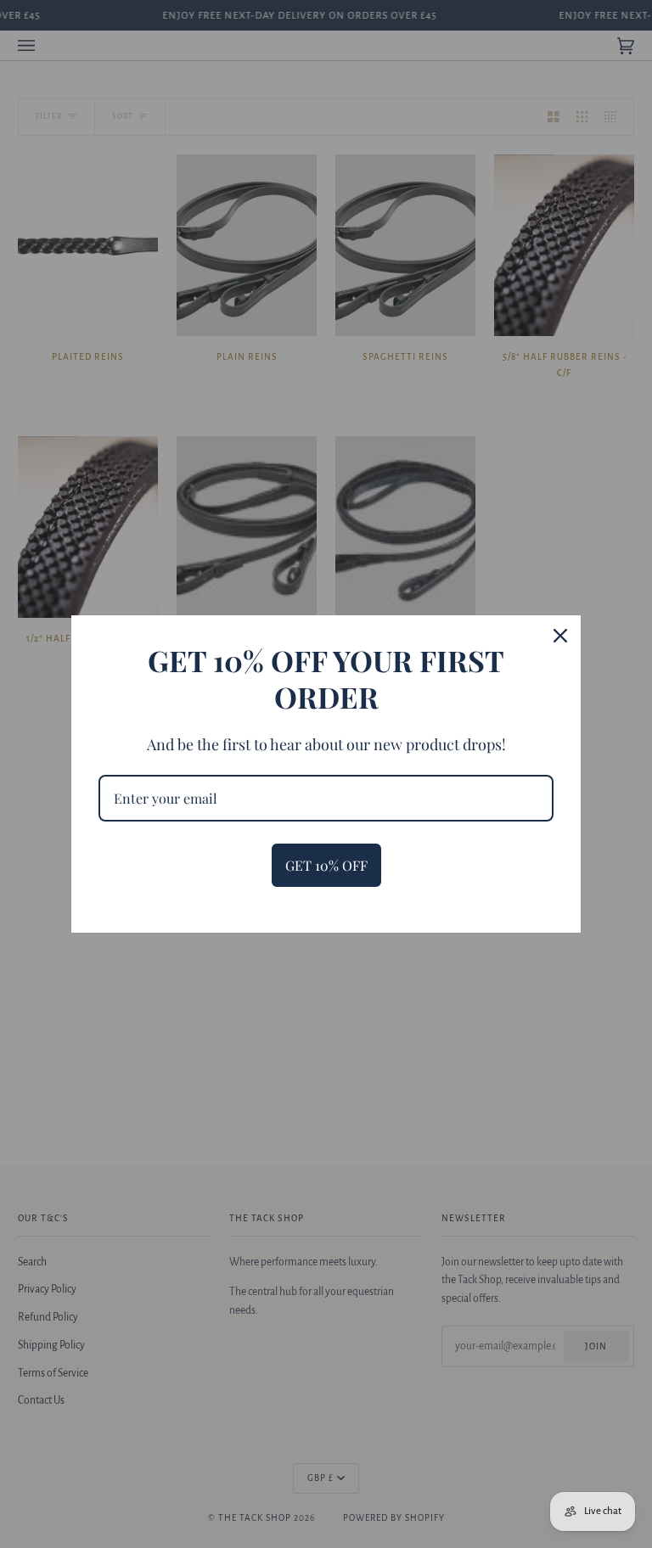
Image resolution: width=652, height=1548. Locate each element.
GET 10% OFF (326, 865)
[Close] (560, 635)
